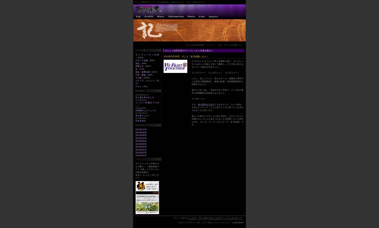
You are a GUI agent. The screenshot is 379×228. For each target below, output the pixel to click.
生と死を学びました (144, 97)
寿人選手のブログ (206, 104)
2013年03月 (141, 150)
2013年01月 (141, 155)
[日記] (161, 16)
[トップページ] (138, 16)
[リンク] (202, 16)
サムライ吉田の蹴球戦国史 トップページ (200, 45)
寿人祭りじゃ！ (142, 116)
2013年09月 (141, 132)
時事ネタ (139, 66)
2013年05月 (141, 144)
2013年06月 (141, 141)
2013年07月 (141, 138)
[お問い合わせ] (214, 16)
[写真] (191, 16)
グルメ (138, 86)
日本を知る (140, 121)
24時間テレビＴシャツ (145, 110)
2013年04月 (141, 147)
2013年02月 (141, 153)
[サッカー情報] (176, 16)
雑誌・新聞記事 (142, 72)
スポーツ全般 (141, 60)
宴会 (137, 63)
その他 (138, 78)
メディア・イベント (145, 81)
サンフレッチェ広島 (147, 55)
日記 (219, 45)
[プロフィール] (149, 16)
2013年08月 (141, 135)
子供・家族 (140, 75)
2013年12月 (141, 129)
